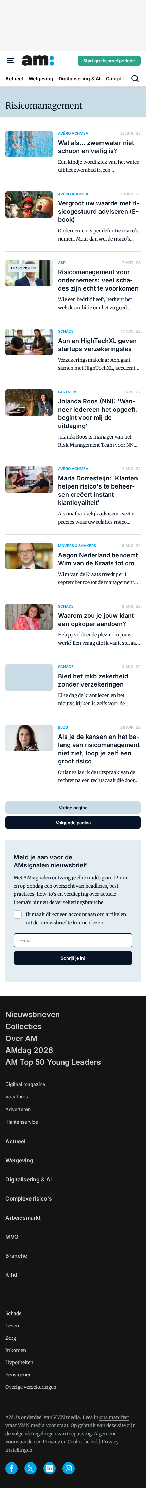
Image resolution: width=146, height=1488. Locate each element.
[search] (135, 79)
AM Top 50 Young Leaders (53, 1062)
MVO (11, 1236)
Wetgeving (19, 1160)
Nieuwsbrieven (32, 1014)
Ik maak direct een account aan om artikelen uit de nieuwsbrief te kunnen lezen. (76, 918)
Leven (12, 1326)
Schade (13, 1313)
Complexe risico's (28, 1198)
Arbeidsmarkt (23, 1217)
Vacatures (16, 1097)
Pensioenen (18, 1375)
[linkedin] (49, 1468)
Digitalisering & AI (28, 1179)
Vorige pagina (73, 807)
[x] (30, 1468)
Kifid (11, 1274)
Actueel (15, 1141)
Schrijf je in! (73, 958)
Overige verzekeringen (30, 1387)
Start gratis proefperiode (109, 60)
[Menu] (10, 60)
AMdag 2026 (29, 1050)
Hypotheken (19, 1362)
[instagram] (68, 1468)
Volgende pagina (73, 822)
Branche (16, 1255)
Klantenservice (21, 1122)
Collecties (23, 1026)
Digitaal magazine (25, 1084)
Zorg (10, 1338)
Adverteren (18, 1109)
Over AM (21, 1038)
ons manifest (114, 1417)
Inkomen (15, 1350)
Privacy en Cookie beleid (70, 1442)
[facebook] (11, 1468)
